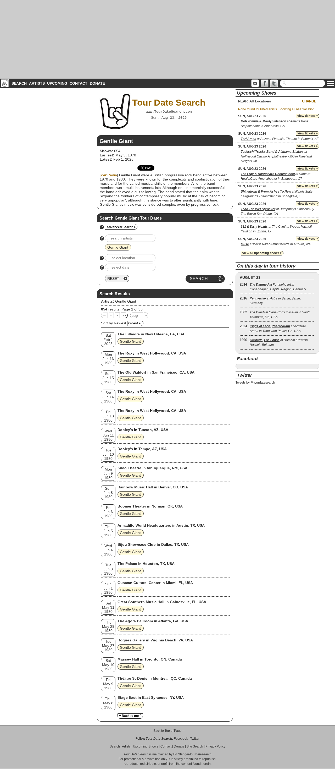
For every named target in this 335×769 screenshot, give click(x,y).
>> (124, 316)
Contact (78, 83)
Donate (97, 83)
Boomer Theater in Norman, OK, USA (150, 506)
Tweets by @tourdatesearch (255, 382)
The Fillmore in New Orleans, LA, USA (151, 334)
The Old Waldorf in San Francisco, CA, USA (156, 372)
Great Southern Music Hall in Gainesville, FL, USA (162, 602)
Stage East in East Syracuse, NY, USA (151, 697)
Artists (37, 83)
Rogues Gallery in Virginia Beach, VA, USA (155, 640)
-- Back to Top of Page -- (167, 731)
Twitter (194, 738)
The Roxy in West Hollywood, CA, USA (152, 353)
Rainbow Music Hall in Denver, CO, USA (153, 487)
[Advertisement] (167, 39)
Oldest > (134, 323)
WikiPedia (109, 175)
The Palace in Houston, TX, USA (146, 563)
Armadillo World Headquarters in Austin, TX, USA (161, 525)
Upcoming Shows (145, 746)
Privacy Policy (215, 746)
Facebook (181, 738)
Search (19, 83)
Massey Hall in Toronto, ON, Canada (150, 659)
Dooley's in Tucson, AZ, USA (143, 430)
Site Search (195, 746)
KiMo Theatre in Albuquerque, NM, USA (152, 468)
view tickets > (307, 116)
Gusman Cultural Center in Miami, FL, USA (155, 583)
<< (104, 316)
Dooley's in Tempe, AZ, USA (142, 449)
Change (309, 101)
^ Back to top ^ (130, 716)
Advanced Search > (121, 227)
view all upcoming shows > (262, 253)
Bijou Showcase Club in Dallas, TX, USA (153, 544)
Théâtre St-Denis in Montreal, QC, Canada (155, 678)
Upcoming (57, 83)
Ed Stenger (181, 754)
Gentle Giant (125, 301)
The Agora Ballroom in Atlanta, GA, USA (153, 621)
